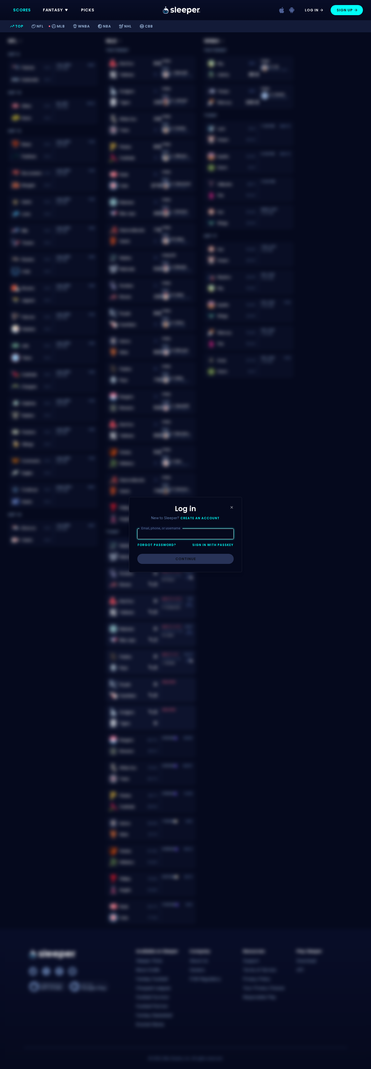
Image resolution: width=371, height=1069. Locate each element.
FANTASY (53, 10)
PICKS (87, 10)
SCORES (22, 10)
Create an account (200, 518)
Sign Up (345, 10)
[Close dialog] (232, 507)
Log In (312, 10)
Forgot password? (157, 545)
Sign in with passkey (212, 545)
